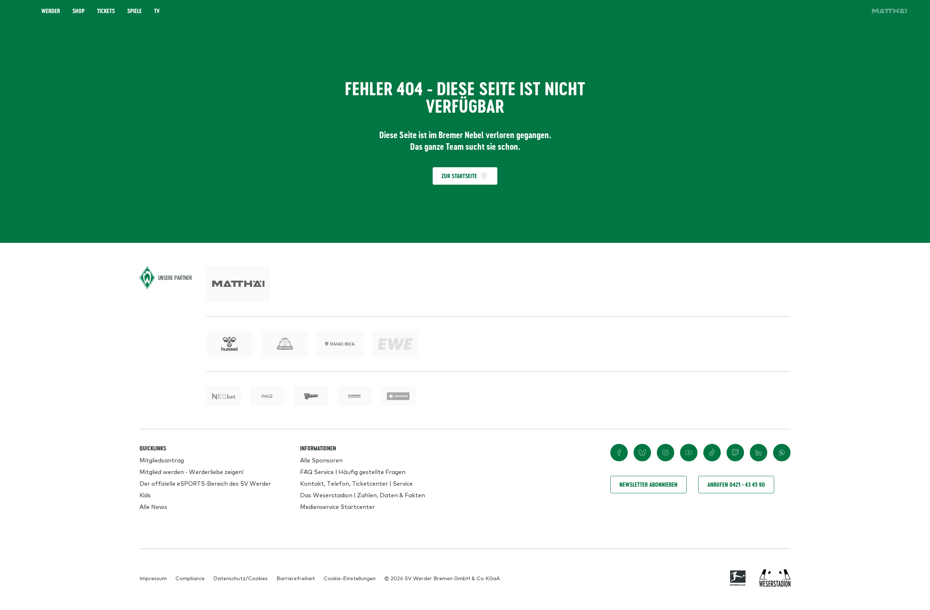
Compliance (190, 578)
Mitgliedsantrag (162, 460)
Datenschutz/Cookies (240, 578)
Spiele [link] (134, 11)
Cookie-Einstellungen (350, 578)
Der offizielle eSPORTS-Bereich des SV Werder (205, 483)
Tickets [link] (106, 11)
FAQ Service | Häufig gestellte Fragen (352, 471)
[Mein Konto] (857, 11)
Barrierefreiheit (295, 578)
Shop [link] (78, 11)
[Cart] (837, 11)
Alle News (153, 506)
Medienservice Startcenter (337, 506)
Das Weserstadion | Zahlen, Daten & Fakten (362, 495)
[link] (889, 11)
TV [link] (156, 11)
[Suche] (816, 11)
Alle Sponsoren (321, 460)
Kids (145, 495)
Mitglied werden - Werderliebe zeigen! (191, 471)
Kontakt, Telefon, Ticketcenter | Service (356, 483)
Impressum (153, 578)
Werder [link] (50, 11)
